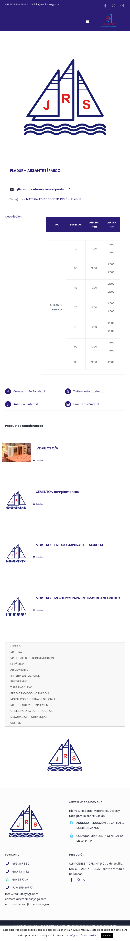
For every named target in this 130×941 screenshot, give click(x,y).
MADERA (16, 652)
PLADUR (76, 199)
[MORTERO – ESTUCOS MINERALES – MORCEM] (16, 554)
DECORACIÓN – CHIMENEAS (28, 717)
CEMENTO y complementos (57, 491)
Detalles (39, 460)
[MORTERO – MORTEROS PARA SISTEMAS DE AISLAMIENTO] (16, 607)
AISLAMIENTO (19, 670)
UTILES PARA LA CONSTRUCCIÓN (31, 711)
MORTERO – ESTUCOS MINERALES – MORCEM (69, 545)
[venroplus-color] (108, 16)
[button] (70, 189)
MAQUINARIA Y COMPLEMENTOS (31, 705)
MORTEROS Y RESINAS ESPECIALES (34, 699)
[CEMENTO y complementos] (16, 500)
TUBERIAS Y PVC (21, 687)
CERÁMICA (17, 664)
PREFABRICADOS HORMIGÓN (29, 693)
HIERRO (15, 646)
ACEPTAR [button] (107, 935)
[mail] (121, 5)
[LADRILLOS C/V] (16, 452)
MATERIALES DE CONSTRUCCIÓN (48, 199)
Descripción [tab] (13, 216)
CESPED (15, 723)
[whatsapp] (113, 5)
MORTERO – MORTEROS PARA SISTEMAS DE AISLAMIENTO (78, 598)
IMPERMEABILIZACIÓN (25, 675)
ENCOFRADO (18, 681)
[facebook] (105, 5)
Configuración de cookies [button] (81, 935)
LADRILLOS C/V (47, 448)
